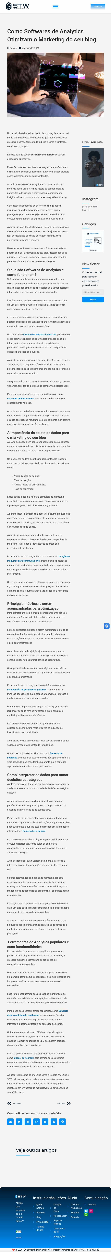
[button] (55, 6)
